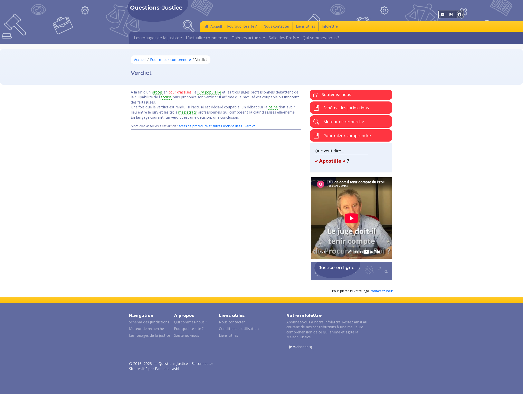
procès (157, 92)
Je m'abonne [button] (299, 346)
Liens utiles (305, 26)
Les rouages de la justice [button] (156, 38)
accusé (166, 97)
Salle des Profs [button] (282, 38)
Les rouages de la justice (149, 335)
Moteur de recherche (343, 121)
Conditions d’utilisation (239, 328)
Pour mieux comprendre (170, 59)
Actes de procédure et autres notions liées (210, 126)
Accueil (216, 26)
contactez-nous (382, 291)
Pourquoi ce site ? (242, 26)
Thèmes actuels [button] (247, 38)
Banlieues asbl (167, 368)
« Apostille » (331, 160)
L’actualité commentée (207, 38)
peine (273, 107)
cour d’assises (180, 92)
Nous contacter (276, 26)
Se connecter (202, 363)
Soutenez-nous (336, 94)
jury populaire (209, 92)
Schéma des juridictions (345, 107)
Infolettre (330, 26)
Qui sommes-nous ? (321, 38)
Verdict (250, 126)
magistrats (187, 112)
